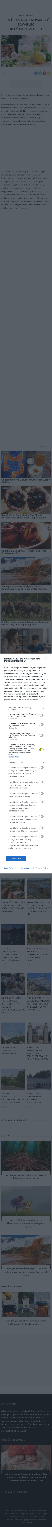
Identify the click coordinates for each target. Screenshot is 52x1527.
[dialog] (26, 763)
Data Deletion (10, 868)
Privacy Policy (42, 868)
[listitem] (26, 708)
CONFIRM (16, 858)
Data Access (26, 868)
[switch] (41, 715)
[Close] (46, 659)
